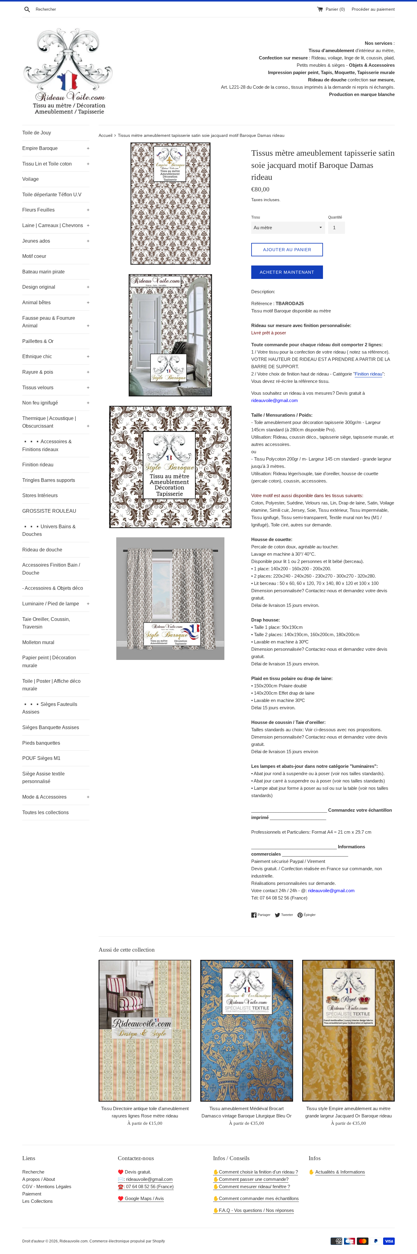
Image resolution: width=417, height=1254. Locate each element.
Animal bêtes (55, 302)
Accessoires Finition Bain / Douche (51, 568)
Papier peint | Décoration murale (49, 661)
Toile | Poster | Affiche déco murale (51, 685)
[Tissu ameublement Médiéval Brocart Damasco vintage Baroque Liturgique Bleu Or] (246, 1031)
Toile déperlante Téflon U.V (52, 194)
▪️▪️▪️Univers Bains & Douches (49, 530)
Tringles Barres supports (48, 480)
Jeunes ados (55, 241)
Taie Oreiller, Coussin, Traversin (46, 623)
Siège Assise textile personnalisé (43, 777)
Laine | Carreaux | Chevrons (55, 225)
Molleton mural (38, 642)
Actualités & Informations (340, 1171)
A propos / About (38, 1179)
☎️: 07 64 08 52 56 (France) (146, 1186)
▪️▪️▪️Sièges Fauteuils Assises (49, 708)
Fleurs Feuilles (55, 209)
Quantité (335, 217)
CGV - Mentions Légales (46, 1186)
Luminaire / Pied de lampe (55, 603)
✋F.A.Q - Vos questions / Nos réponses (253, 1210)
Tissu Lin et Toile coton (55, 163)
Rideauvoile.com (74, 1241)
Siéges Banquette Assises (50, 727)
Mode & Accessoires (55, 797)
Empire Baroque (55, 148)
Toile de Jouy (36, 132)
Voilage (30, 179)
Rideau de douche (42, 549)
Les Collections (37, 1201)
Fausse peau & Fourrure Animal (55, 322)
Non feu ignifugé (55, 402)
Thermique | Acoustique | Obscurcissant (55, 422)
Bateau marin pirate (43, 271)
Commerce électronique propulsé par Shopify (127, 1241)
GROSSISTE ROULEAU (49, 511)
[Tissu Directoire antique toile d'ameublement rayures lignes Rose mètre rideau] (145, 1031)
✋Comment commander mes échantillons (256, 1198)
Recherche (33, 1171)
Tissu (255, 217)
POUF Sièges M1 (41, 758)
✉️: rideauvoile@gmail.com (145, 1179)
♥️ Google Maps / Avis (141, 1198)
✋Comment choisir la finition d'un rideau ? (255, 1171)
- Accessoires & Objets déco (52, 588)
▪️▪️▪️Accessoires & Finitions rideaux (47, 445)
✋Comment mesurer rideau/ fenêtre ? (251, 1186)
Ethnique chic (55, 356)
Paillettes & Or (37, 341)
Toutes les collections (45, 812)
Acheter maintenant (287, 272)
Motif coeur (34, 256)
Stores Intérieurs (40, 495)
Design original (55, 287)
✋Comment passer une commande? (250, 1179)
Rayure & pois (55, 372)
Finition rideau (37, 464)
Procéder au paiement (373, 9)
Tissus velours (55, 387)
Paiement (31, 1193)
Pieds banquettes (41, 743)
